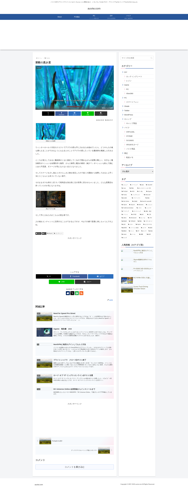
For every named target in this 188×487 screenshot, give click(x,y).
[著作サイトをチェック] (68, 293)
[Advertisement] (94, 36)
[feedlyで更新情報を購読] (77, 293)
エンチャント (59, 233)
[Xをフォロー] (72, 293)
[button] (101, 113)
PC (45, 233)
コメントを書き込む (75, 467)
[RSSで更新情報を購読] (81, 293)
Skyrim (50, 233)
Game (39, 233)
